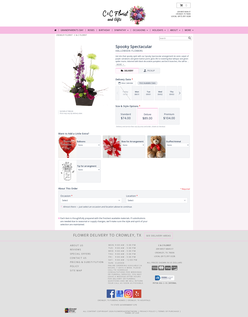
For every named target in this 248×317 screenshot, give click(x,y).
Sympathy (120, 30)
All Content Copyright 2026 (98, 311)
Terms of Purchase (168, 311)
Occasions (139, 30)
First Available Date (147, 83)
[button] (184, 5)
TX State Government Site (124, 305)
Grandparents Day (72, 30)
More (188, 30)
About (174, 30)
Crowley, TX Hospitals (139, 300)
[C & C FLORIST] (124, 14)
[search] (190, 38)
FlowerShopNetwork (125, 311)
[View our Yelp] (137, 297)
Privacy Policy (148, 311)
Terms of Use (132, 313)
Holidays (157, 30)
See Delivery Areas (158, 235)
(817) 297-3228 (184, 16)
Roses (91, 30)
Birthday (104, 30)
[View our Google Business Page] (119, 297)
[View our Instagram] (128, 297)
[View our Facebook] (111, 297)
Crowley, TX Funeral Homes (112, 300)
